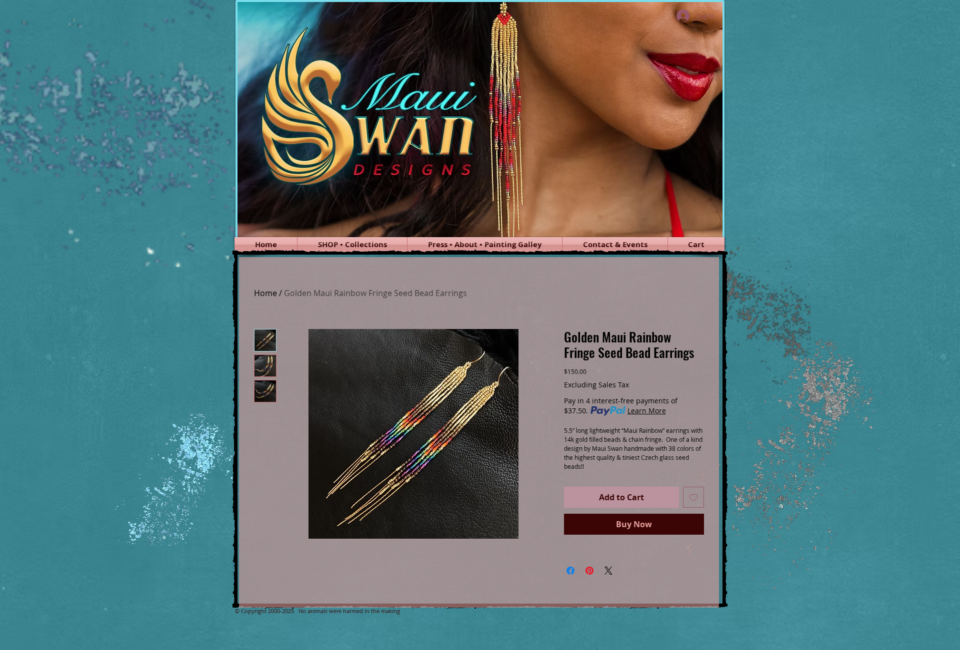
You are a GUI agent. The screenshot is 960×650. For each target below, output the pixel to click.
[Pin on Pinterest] (590, 571)
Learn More (647, 410)
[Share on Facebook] (570, 571)
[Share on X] (608, 571)
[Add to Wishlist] (693, 497)
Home (265, 293)
